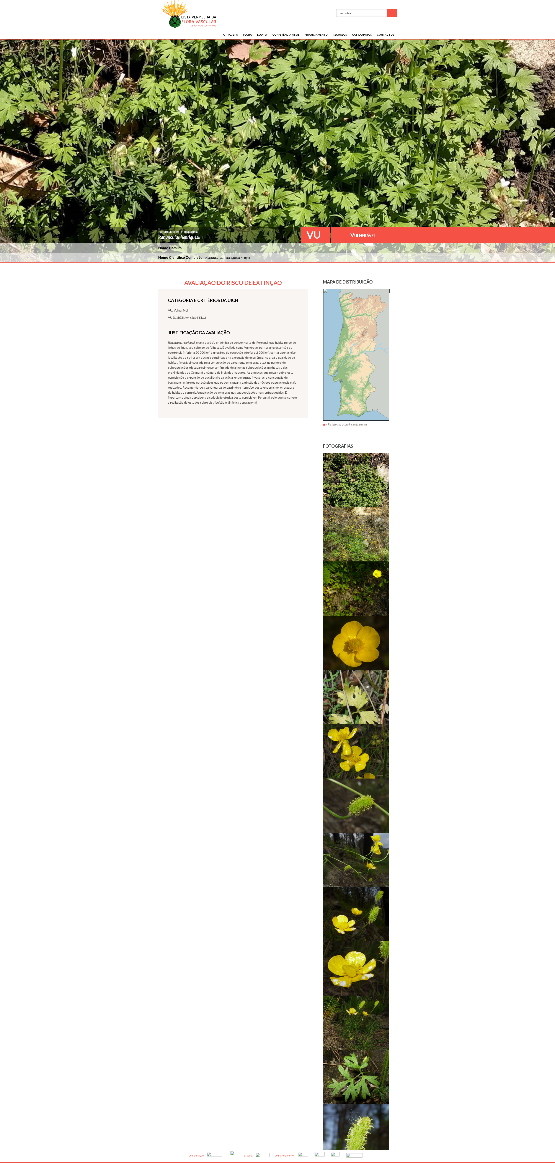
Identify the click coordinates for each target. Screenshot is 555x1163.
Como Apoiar (362, 34)
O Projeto (230, 34)
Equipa (262, 34)
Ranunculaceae (168, 231)
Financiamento (316, 34)
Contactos (385, 34)
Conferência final (285, 34)
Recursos (340, 34)
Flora (247, 34)
